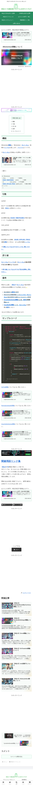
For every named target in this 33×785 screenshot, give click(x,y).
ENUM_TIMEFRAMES (8, 180)
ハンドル (6, 147)
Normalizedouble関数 (7, 405)
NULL (7, 208)
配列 (24, 299)
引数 (14, 124)
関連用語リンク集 (11, 461)
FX (8, 467)
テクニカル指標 (18, 504)
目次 (14, 118)
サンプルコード (17, 131)
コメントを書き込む (16, 756)
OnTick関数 (4, 387)
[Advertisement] (16, 87)
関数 (9, 145)
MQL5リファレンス (7, 504)
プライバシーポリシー (9, 779)
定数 (5, 242)
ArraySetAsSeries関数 (11, 299)
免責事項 (24, 779)
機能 (14, 121)
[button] (16, 549)
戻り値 (14, 126)
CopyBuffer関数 (9, 305)
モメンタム (25, 145)
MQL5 (13, 284)
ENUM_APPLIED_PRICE (9, 183)
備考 (14, 128)
